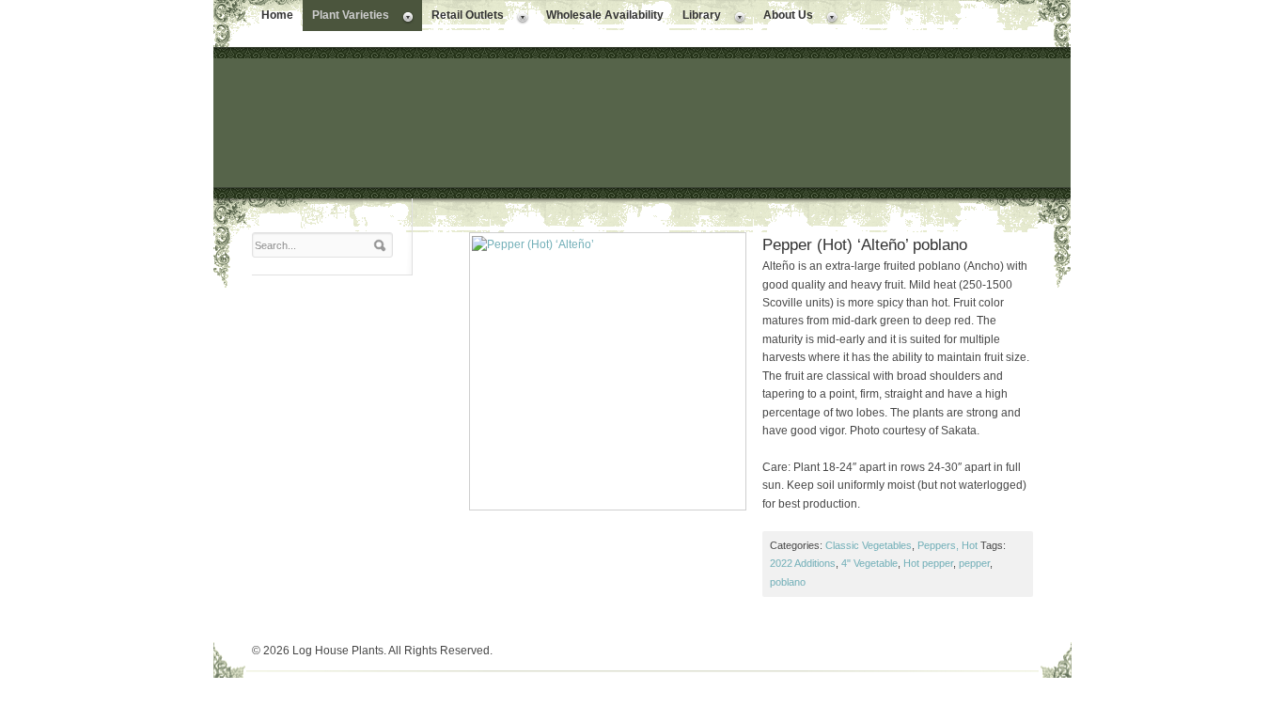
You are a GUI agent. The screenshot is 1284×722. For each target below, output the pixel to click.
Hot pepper (928, 563)
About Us (783, 16)
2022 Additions (803, 563)
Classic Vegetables (868, 545)
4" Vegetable (869, 563)
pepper (974, 563)
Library (697, 16)
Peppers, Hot (947, 545)
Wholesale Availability (605, 15)
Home (277, 15)
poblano (788, 582)
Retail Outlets (463, 16)
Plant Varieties (346, 16)
